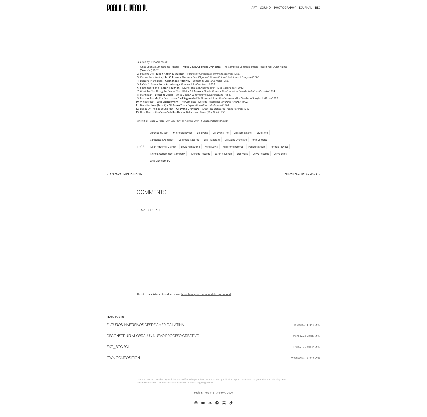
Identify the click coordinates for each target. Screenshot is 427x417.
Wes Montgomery (160, 160)
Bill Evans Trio (221, 132)
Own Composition (123, 358)
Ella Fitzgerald (212, 139)
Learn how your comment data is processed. (206, 294)
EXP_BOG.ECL (118, 347)
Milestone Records (233, 146)
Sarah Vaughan (223, 153)
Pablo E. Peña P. (158, 120)
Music (205, 120)
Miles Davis (211, 146)
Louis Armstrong (190, 146)
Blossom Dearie (243, 132)
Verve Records (261, 153)
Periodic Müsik (159, 61)
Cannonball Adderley (161, 139)
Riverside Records (200, 153)
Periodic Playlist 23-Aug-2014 (301, 174)
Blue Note (262, 132)
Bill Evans (202, 132)
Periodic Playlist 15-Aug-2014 (126, 174)
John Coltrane (259, 139)
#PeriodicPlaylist (182, 132)
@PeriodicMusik (159, 132)
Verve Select (280, 153)
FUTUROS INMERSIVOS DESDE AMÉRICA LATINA (145, 325)
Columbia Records (188, 139)
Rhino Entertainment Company (167, 153)
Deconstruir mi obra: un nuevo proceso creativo (153, 336)
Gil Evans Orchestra (236, 139)
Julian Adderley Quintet (163, 146)
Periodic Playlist (219, 120)
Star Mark (242, 153)
